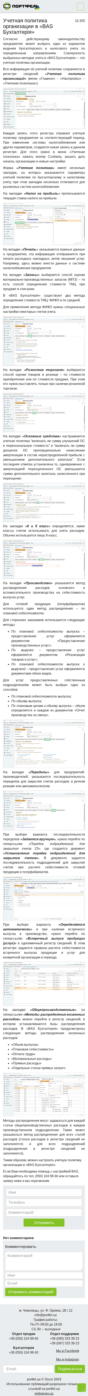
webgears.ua (44, 1393)
